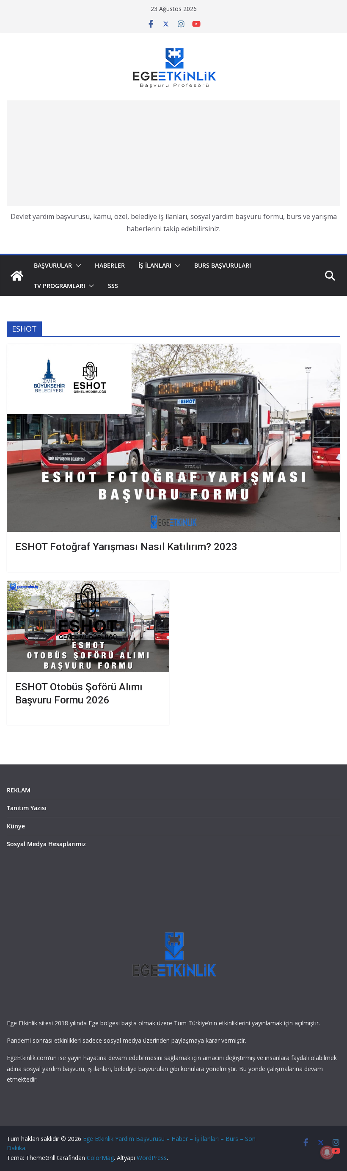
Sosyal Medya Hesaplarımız (46, 844)
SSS (113, 286)
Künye (16, 826)
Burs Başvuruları (222, 265)
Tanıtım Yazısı (27, 808)
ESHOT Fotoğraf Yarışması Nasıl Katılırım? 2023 (126, 547)
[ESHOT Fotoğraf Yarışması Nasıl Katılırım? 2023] (173, 438)
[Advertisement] (173, 153)
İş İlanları (154, 265)
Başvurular (53, 265)
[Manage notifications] (327, 1152)
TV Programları (59, 286)
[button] (76, 265)
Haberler (110, 265)
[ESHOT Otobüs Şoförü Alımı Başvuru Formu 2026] (88, 626)
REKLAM (18, 790)
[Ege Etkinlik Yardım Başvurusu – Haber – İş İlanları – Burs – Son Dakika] (17, 276)
